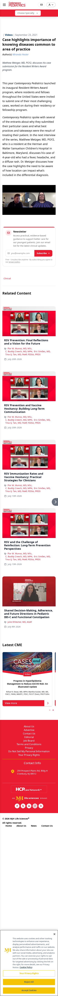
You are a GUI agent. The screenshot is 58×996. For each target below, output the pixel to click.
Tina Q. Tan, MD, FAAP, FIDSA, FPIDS (23, 354)
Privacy (29, 747)
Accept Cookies (29, 990)
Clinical (7, 278)
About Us (29, 726)
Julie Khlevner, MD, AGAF (20, 621)
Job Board (29, 740)
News (34, 825)
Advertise (29, 730)
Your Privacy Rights (29, 755)
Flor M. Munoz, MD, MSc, (20, 348)
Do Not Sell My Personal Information (29, 751)
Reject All (29, 982)
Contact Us (29, 733)
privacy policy (14, 262)
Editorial (29, 737)
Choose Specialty (25, 13)
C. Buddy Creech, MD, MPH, (19, 351)
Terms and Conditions (29, 744)
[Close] (54, 934)
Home (9, 825)
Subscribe (42, 253)
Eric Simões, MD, (42, 351)
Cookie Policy (26, 967)
